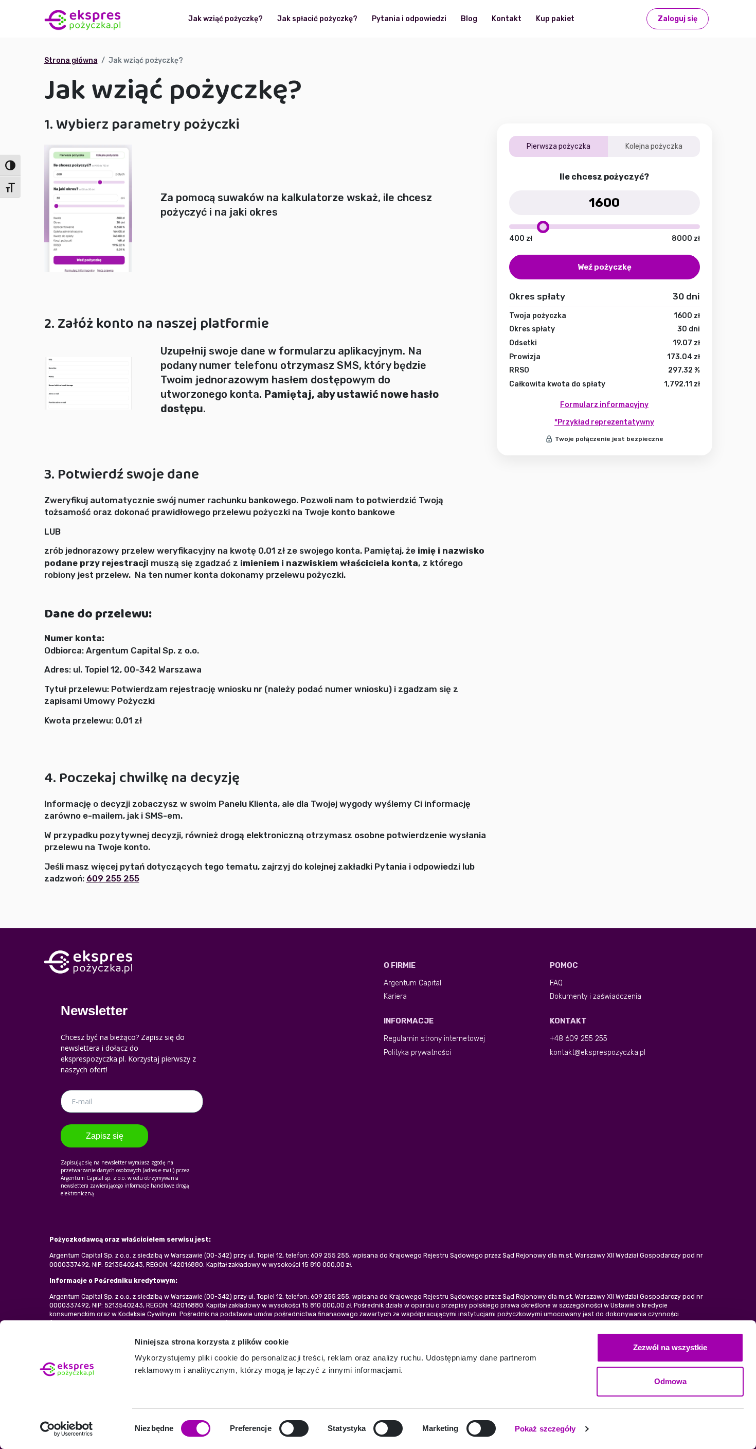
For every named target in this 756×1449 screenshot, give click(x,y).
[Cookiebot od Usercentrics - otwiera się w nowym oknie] (67, 1429)
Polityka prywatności (417, 1052)
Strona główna (71, 60)
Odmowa (670, 1381)
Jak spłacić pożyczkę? (317, 18)
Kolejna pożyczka (653, 146)
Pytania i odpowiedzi (409, 18)
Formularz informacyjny (604, 404)
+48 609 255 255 (578, 1038)
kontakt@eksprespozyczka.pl (597, 1052)
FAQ (556, 983)
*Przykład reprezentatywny (604, 422)
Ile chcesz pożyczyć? (604, 177)
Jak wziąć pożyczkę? (225, 18)
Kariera (395, 996)
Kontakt (506, 18)
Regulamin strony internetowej (434, 1038)
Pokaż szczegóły (545, 1428)
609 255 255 (112, 878)
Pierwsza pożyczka (558, 146)
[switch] (294, 1428)
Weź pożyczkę (605, 267)
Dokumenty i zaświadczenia (595, 996)
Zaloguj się (677, 18)
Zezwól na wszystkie (670, 1347)
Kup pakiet (555, 18)
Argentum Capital (412, 983)
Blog (469, 18)
